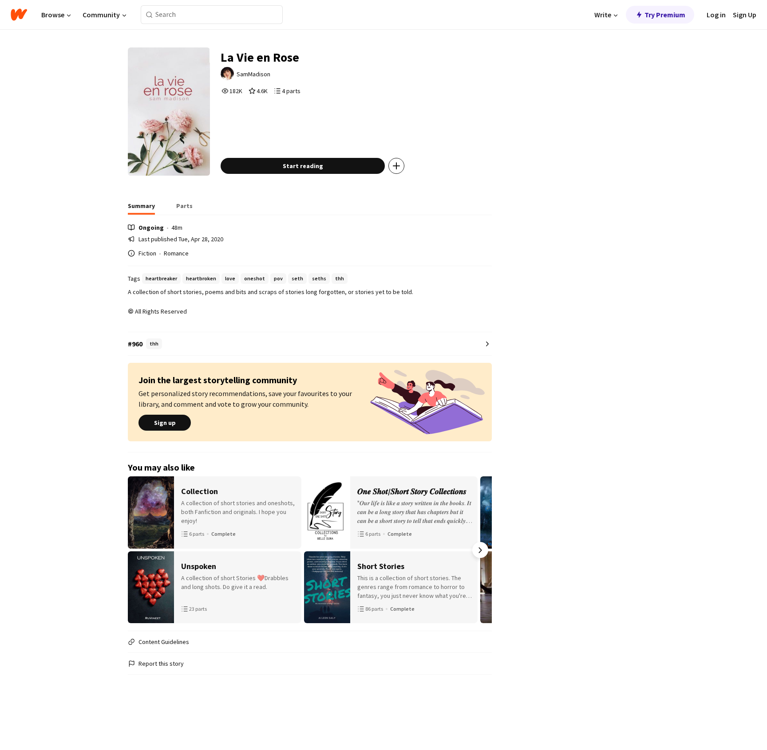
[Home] (19, 14)
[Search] (149, 15)
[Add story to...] (396, 166)
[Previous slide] (139, 550)
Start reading (303, 166)
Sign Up (744, 14)
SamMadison (253, 74)
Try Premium (664, 14)
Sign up (165, 423)
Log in (716, 14)
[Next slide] (480, 550)
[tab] (141, 208)
